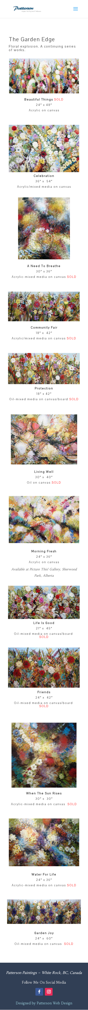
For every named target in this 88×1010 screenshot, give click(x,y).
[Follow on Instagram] (49, 992)
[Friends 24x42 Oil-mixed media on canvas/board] (44, 686)
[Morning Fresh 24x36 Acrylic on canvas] (44, 542)
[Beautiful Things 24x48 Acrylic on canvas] (44, 92)
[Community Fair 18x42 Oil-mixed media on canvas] (44, 320)
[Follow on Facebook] (39, 992)
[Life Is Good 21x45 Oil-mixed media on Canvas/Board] (44, 617)
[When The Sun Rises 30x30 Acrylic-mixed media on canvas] (44, 786)
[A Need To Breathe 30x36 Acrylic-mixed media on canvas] (44, 258)
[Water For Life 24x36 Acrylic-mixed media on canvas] (44, 865)
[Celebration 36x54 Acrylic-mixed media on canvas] (44, 171)
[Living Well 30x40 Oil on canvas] (44, 463)
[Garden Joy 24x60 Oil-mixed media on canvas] (44, 922)
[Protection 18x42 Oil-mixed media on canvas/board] (44, 382)
